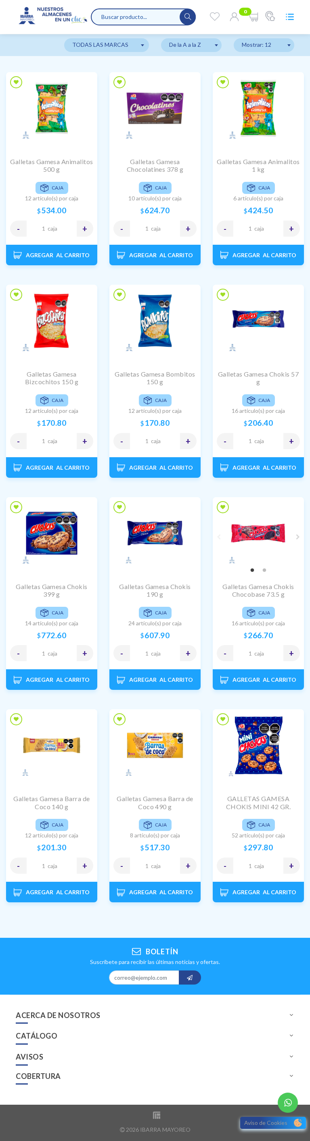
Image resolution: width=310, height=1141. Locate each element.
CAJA (52, 228)
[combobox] (106, 45)
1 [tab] (252, 570)
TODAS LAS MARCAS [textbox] (100, 44)
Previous (219, 537)
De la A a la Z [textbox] (185, 44)
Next (298, 537)
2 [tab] (264, 570)
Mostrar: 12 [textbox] (256, 44)
